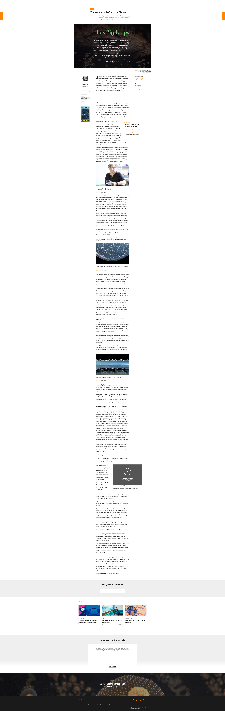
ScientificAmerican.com (113, 573)
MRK (149, 70)
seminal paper (110, 151)
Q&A (103, 618)
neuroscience (82, 618)
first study (100, 465)
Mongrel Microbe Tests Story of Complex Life (134, 129)
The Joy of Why (129, 618)
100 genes (119, 514)
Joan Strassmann (118, 76)
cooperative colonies (100, 123)
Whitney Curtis (98, 192)
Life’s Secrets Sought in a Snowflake (132, 132)
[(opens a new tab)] (85, 114)
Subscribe (122, 590)
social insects (120, 90)
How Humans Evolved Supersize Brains (133, 136)
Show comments (112, 666)
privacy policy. (127, 480)
